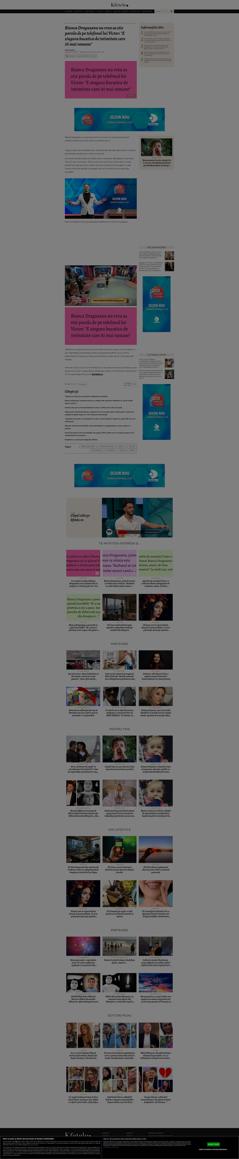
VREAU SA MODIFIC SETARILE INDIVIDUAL (213, 1149)
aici (15, 1152)
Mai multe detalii (33, 1144)
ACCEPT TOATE (213, 1144)
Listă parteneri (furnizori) (110, 1147)
